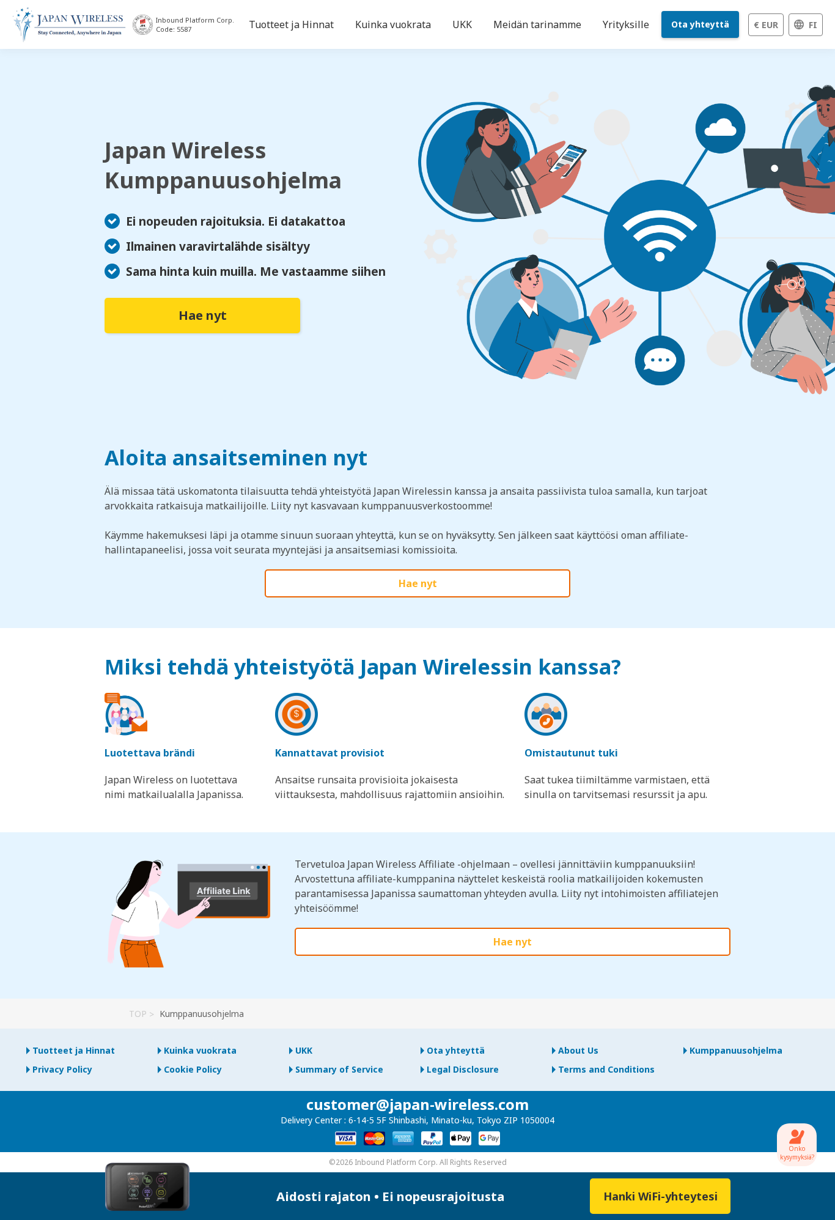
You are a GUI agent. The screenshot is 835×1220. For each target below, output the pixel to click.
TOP (138, 1013)
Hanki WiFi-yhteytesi (660, 1196)
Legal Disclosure (463, 1069)
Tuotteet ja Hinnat (73, 1050)
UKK (303, 1050)
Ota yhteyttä (700, 24)
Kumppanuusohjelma (736, 1050)
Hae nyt (202, 315)
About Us (578, 1050)
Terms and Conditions (606, 1069)
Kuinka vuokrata (200, 1050)
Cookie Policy (193, 1069)
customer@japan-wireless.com (417, 1104)
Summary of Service (339, 1069)
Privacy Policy (62, 1069)
